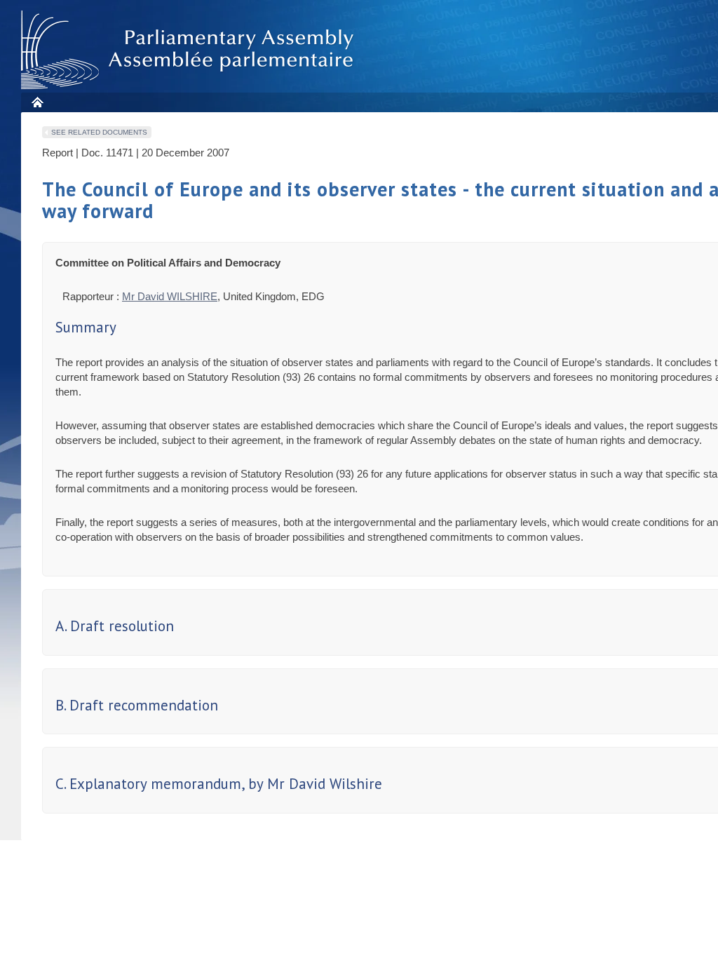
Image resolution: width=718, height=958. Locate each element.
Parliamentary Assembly (190, 50)
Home (37, 102)
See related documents (99, 132)
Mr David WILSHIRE (169, 296)
